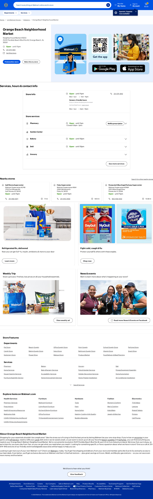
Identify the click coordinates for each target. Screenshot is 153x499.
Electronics (137, 399)
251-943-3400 (65, 199)
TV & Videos (136, 403)
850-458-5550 (117, 199)
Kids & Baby (111, 410)
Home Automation (122, 374)
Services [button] (24, 13)
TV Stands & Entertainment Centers (51, 418)
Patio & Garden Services (86, 370)
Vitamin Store (108, 351)
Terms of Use (30, 486)
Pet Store (7, 347)
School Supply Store (110, 347)
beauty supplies (108, 440)
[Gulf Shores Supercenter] (25, 192)
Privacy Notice (43, 486)
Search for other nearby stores (142, 179)
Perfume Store (133, 347)
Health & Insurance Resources (14, 410)
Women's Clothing (114, 403)
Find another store (12, 62)
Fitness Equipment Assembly (126, 370)
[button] (120, 5)
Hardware (79, 399)
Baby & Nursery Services (49, 370)
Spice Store (58, 351)
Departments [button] (9, 13)
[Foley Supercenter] (76, 192)
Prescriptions (8, 406)
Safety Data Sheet (16, 486)
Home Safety (79, 410)
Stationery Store (10, 355)
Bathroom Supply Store (86, 351)
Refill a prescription (115, 123)
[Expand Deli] (125, 147)
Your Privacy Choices (84, 486)
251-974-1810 (10, 50)
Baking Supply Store (36, 351)
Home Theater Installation (87, 378)
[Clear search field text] (103, 5)
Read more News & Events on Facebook (130, 320)
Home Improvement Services (51, 378)
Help (78, 484)
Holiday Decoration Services (88, 374)
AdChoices (136, 486)
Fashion (110, 399)
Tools (77, 403)
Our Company (51, 484)
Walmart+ (55, 451)
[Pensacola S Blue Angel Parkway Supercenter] (128, 192)
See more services (116, 164)
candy (37, 440)
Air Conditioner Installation (125, 378)
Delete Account (128, 489)
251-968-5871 (13, 199)
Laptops (135, 406)
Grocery (81, 366)
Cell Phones (136, 418)
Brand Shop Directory (77, 489)
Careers (40, 484)
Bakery (43, 366)
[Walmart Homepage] (6, 5)
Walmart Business (104, 489)
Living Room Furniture (46, 406)
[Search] (108, 5)
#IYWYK (117, 489)
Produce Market (84, 355)
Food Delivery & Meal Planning (114, 355)
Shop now (87, 261)
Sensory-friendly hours (78, 100)
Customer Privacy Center (103, 486)
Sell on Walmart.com (66, 484)
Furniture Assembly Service (13, 378)
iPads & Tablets (137, 410)
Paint (77, 406)
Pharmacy (7, 366)
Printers (135, 414)
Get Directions (11, 53)
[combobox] (62, 5)
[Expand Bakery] (125, 139)
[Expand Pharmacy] (125, 123)
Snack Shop (132, 351)
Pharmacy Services (10, 403)
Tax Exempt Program (116, 484)
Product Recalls (88, 484)
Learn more (85, 105)
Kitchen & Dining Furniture (48, 410)
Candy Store (8, 351)
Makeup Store (58, 355)
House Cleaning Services (12, 374)
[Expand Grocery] (125, 154)
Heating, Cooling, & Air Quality (85, 414)
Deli (117, 366)
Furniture (43, 399)
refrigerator (14, 440)
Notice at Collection (122, 486)
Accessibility (101, 484)
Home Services (9, 370)
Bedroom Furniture (45, 403)
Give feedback (76, 474)
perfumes (122, 440)
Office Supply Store (61, 347)
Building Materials (81, 418)
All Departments (15, 484)
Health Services (10, 399)
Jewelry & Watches (114, 414)
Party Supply (83, 347)
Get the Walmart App (133, 484)
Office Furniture (44, 414)
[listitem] (82, 97)
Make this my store (31, 62)
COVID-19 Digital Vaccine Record (15, 418)
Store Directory (29, 484)
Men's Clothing (112, 406)
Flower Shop (33, 355)
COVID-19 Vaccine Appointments (15, 422)
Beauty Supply (34, 347)
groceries (138, 437)
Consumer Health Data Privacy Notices (33, 489)
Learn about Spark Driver (58, 489)
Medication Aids (9, 414)
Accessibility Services (48, 374)
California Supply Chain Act (60, 486)
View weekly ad (63, 320)
